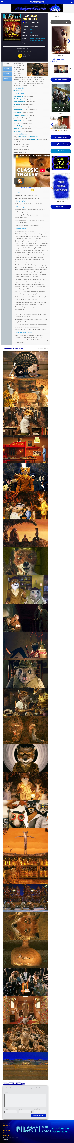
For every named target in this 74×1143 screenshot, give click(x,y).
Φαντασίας (40, 40)
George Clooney (18, 96)
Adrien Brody (17, 131)
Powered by (53, 16)
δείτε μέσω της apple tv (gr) (60, 22)
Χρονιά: (24, 29)
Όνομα (6, 1109)
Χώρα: (24, 32)
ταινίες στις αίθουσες (61, 79)
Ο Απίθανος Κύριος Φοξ (29, 17)
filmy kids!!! (61, 151)
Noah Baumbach (33, 137)
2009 (31, 29)
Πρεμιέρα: (25, 43)
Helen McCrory (18, 126)
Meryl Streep (17, 99)
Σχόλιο (6, 1093)
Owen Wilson (17, 112)
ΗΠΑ (31, 32)
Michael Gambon (18, 109)
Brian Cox (16, 128)
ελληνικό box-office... (61, 137)
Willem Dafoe (17, 107)
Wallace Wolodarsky (19, 115)
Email (21, 1109)
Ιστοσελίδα (37, 1109)
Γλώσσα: (24, 35)
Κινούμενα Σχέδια (34, 38)
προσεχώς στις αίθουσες (61, 144)
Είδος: (24, 38)
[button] (70, 69)
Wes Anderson (18, 91)
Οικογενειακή (33, 40)
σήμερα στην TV (60, 206)
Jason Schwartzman (19, 101)
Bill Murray (17, 104)
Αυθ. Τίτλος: (25, 26)
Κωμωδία (42, 38)
